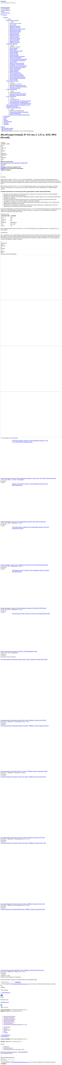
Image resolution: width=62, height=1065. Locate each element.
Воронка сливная (14, 34)
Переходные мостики (12, 106)
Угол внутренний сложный (17, 75)
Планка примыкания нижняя (17, 56)
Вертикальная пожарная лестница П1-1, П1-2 (18, 105)
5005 (26, 163)
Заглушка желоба (14, 37)
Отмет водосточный (15, 38)
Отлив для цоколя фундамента (17, 67)
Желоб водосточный (15, 27)
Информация (7, 1029)
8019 (4, 163)
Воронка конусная (14, 33)
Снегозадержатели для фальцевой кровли (20, 103)
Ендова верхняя (14, 52)
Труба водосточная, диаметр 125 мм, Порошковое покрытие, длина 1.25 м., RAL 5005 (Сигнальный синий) (28, 478)
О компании (7, 116)
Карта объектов (8, 121)
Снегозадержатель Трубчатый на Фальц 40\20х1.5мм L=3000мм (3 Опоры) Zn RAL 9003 (23, 720)
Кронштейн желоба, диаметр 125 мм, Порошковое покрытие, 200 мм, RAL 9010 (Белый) (23, 608)
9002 (23, 163)
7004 (15, 163)
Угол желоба (13, 24)
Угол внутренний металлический (18, 59)
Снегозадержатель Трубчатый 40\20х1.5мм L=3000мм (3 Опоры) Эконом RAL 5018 (22, 970)
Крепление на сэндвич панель (17, 28)
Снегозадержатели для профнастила (19, 102)
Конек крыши (13, 49)
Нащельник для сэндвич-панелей (18, 66)
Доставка (6, 123)
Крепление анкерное (15, 26)
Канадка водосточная (15, 30)
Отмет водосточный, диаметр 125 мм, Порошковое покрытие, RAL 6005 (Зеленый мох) (23, 521)
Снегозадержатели (11, 96)
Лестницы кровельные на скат (17, 85)
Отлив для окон (14, 79)
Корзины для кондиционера (14, 107)
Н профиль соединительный (17, 64)
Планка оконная (14, 71)
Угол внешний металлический (17, 78)
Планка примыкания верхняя (17, 76)
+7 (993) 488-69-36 (5, 10)
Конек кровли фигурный (16, 51)
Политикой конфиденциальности (19, 984)
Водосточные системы (12, 20)
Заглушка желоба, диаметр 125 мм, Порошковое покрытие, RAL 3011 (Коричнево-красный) (24, 565)
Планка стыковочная (15, 72)
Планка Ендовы (14, 53)
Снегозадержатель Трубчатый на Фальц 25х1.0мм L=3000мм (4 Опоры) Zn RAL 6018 (23, 837)
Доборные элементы (12, 43)
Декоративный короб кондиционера (19, 112)
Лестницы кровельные (9, 1019)
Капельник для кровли (15, 57)
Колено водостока (14, 41)
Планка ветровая (14, 55)
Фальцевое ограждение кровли (18, 95)
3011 (7, 163)
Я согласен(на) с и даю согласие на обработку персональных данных (28, 984)
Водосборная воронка (15, 31)
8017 (10, 163)
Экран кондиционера (15, 113)
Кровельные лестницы (12, 81)
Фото (5, 118)
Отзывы (6, 120)
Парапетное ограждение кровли (18, 93)
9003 (18, 163)
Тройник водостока (15, 42)
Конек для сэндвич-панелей (17, 63)
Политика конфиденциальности (9, 1052)
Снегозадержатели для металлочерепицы (20, 100)
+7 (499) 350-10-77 (5, 12)
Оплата (3, 168)
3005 (2, 163)
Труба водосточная (14, 39)
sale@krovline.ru (5, 1002)
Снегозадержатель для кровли (17, 60)
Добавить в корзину (5, 169)
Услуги (5, 117)
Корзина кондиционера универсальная (20, 114)
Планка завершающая (15, 68)
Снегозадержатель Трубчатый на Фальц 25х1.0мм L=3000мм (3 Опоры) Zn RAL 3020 (23, 904)
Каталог (6, 17)
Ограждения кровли (12, 89)
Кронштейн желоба (15, 35)
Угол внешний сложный (16, 74)
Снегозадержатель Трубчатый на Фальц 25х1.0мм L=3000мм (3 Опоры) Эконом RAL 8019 (24, 771)
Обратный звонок (5, 7)
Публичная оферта (23, 1052)
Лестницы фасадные (15, 88)
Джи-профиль (13, 61)
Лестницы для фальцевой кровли (18, 86)
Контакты (6, 124)
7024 (21, 163)
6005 (12, 163)
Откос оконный (14, 48)
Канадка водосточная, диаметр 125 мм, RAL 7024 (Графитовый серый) (19, 651)
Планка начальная (14, 70)
